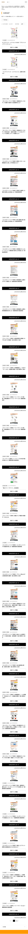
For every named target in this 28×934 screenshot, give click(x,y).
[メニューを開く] (26, 2)
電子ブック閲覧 (14, 47)
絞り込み (5, 19)
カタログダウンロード (14, 51)
